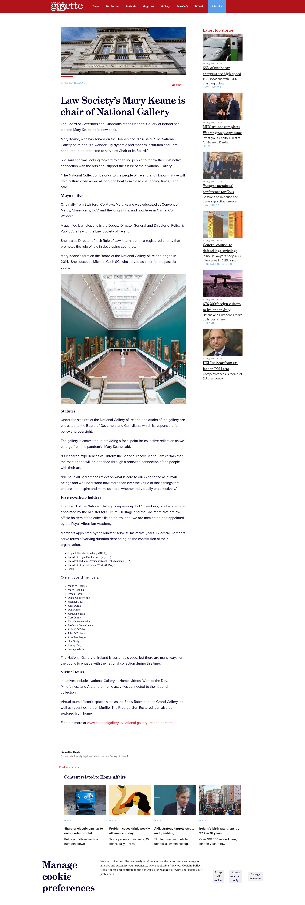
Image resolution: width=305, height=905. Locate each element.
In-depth (131, 6)
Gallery (165, 6)
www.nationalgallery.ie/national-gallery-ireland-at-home (130, 723)
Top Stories (112, 6)
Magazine (148, 6)
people (207, 146)
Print (178, 85)
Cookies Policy (191, 865)
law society (211, 205)
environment (212, 87)
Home (95, 6)
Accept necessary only (235, 876)
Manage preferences (255, 876)
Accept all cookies (218, 876)
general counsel (215, 264)
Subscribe (216, 6)
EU (230, 264)
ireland (79, 82)
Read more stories (69, 767)
